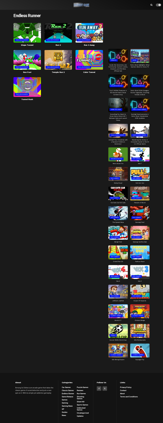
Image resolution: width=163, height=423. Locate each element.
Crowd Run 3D (118, 261)
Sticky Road (118, 183)
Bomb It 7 (118, 320)
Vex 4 (118, 281)
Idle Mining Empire (118, 359)
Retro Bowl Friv (118, 163)
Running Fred (139, 222)
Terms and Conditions (129, 397)
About (122, 394)
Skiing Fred (118, 242)
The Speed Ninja (118, 222)
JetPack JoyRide (118, 301)
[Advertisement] (129, 28)
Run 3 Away (89, 45)
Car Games (66, 387)
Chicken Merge (140, 320)
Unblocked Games (139, 109)
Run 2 (58, 45)
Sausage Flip (139, 359)
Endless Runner (22, 40)
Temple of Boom (140, 202)
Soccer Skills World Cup (118, 340)
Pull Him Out (140, 183)
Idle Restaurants (140, 340)
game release (116, 109)
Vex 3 (140, 281)
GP (63, 409)
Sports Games (82, 405)
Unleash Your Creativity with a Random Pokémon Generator (118, 142)
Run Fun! (27, 72)
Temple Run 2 (58, 72)
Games (113, 335)
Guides (64, 412)
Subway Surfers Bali (140, 242)
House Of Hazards (140, 301)
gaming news (67, 406)
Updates (80, 416)
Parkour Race (139, 261)
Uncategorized (116, 85)
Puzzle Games (82, 387)
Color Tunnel (89, 72)
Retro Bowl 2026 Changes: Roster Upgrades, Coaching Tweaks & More (140, 92)
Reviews (80, 390)
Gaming (114, 60)
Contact (123, 390)
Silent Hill (80, 402)
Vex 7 (140, 163)
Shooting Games (80, 398)
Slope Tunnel (27, 45)
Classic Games (116, 315)
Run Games (137, 158)
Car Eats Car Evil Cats (118, 202)
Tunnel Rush (27, 99)
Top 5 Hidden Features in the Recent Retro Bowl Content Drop (118, 92)
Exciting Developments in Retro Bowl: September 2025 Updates (139, 116)
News (134, 60)
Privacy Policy (125, 387)
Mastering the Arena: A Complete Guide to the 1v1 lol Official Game (140, 142)
